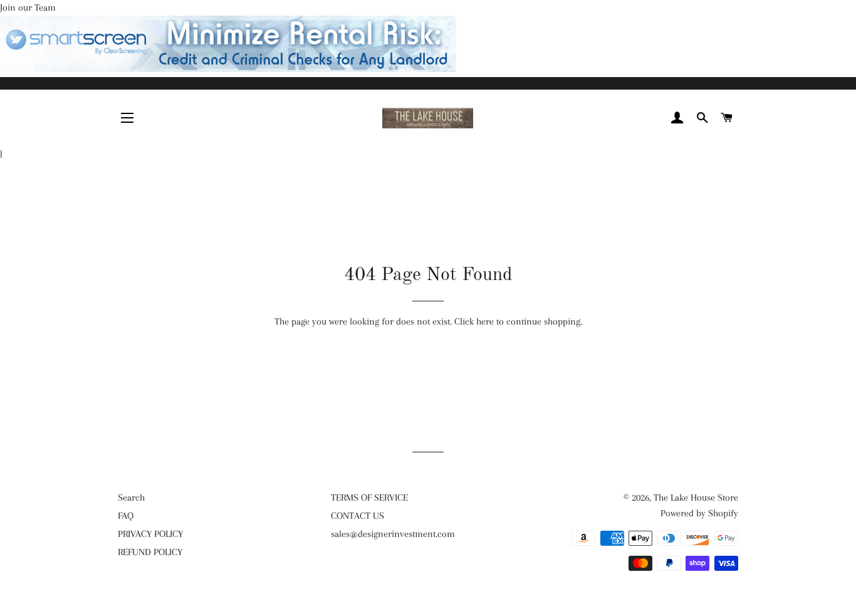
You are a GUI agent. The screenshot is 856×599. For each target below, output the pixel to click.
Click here (474, 321)
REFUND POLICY (150, 552)
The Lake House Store (696, 497)
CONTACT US (357, 515)
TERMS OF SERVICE (369, 497)
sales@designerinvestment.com (393, 533)
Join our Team (28, 7)
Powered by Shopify (699, 513)
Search (131, 497)
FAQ (125, 515)
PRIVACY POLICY (150, 533)
